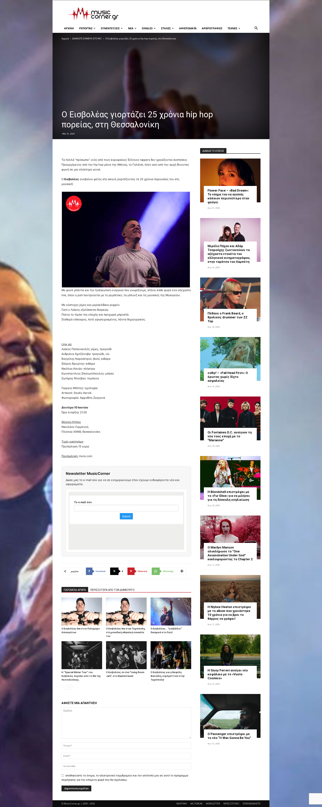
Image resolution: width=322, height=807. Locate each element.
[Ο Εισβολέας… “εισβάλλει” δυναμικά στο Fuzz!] (171, 612)
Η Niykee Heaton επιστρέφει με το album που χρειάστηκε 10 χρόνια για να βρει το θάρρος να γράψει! (229, 612)
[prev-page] (63, 687)
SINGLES (147, 28)
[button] (256, 28)
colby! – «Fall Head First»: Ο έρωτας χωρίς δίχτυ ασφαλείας (228, 377)
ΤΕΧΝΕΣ (232, 28)
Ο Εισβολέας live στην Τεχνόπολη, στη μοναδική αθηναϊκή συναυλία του (125, 632)
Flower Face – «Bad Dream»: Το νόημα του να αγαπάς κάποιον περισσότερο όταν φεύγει (228, 196)
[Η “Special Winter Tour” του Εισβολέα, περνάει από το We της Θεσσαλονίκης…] (81, 655)
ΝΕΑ (130, 28)
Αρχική (65, 38)
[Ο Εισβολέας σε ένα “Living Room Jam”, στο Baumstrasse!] (126, 655)
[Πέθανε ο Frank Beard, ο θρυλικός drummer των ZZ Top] (230, 299)
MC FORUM (196, 803)
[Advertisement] (193, 13)
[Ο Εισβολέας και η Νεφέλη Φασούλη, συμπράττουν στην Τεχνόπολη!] (171, 655)
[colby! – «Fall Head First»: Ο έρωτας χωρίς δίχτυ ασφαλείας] (230, 359)
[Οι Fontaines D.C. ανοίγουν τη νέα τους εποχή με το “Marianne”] (230, 418)
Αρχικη (69, 28)
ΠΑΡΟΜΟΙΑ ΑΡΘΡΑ (75, 589)
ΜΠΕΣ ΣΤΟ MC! (231, 803)
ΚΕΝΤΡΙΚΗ (181, 803)
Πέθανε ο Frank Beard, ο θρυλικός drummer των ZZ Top (227, 317)
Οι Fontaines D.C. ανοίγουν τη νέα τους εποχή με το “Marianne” (230, 436)
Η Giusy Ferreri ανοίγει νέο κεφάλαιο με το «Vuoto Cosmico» (228, 674)
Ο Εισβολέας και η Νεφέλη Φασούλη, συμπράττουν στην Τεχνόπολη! (167, 676)
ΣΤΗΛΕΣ (166, 28)
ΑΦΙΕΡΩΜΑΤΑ (188, 28)
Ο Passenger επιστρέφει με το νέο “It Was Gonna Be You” (229, 736)
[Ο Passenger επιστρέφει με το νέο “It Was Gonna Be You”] (230, 716)
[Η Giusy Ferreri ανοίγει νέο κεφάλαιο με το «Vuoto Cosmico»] (230, 656)
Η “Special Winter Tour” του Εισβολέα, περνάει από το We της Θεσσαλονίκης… (81, 676)
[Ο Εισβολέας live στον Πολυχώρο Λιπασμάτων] (81, 612)
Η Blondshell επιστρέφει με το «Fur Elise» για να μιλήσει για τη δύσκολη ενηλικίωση (229, 496)
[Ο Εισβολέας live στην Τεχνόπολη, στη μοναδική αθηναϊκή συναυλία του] (126, 612)
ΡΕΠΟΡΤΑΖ (85, 28)
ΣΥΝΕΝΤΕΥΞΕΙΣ (110, 28)
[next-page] (69, 687)
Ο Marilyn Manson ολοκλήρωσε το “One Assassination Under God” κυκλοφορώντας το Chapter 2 (230, 553)
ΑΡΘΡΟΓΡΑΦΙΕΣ (212, 28)
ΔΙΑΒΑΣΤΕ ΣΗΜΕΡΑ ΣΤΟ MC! (87, 38)
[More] (182, 571)
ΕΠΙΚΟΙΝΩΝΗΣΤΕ (252, 803)
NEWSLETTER (213, 803)
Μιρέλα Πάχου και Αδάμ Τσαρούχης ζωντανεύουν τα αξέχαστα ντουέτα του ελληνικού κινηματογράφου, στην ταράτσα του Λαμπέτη (229, 254)
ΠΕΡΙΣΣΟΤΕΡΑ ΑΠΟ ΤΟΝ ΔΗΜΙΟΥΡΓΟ (112, 589)
